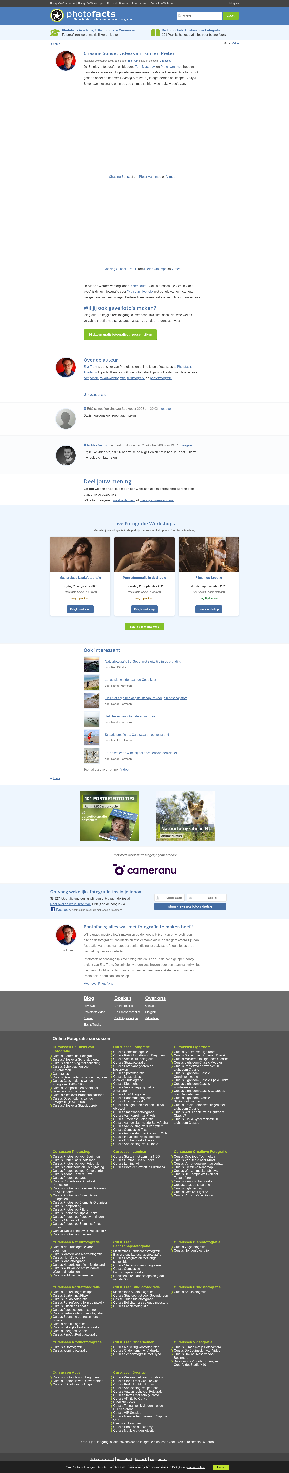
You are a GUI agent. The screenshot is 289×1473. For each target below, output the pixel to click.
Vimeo (170, 176)
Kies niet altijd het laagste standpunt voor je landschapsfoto (146, 698)
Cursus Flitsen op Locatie (70, 1306)
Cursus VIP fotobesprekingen (73, 1384)
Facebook (63, 909)
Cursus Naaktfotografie (69, 1324)
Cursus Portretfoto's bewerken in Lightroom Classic (196, 1067)
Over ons (155, 998)
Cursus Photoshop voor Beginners (77, 1156)
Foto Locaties (139, 3)
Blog (89, 998)
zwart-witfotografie (113, 378)
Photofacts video (94, 1012)
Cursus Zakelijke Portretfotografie (76, 1327)
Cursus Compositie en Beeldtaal (75, 1088)
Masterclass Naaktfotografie (80, 577)
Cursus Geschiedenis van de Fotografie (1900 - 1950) (73, 1082)
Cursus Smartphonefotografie (133, 1112)
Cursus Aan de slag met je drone (136, 1388)
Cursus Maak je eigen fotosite (134, 1430)
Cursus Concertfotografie (130, 1052)
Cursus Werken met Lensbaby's (196, 1170)
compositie (91, 378)
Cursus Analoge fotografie (192, 1184)
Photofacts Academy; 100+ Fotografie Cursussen (98, 30)
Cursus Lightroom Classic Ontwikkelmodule (192, 1074)
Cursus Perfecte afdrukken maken (136, 1384)
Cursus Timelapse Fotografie (133, 1119)
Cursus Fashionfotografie (130, 1306)
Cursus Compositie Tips (130, 1129)
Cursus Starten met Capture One (136, 1381)
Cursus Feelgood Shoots (70, 1331)
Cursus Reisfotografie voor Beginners (139, 1055)
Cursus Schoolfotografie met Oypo (137, 1354)
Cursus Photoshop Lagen (70, 1177)
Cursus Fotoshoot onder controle (75, 1309)
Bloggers (151, 1012)
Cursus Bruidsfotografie (190, 1292)
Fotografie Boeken (117, 3)
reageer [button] (166, 408)
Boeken (88, 1018)
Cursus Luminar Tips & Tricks (133, 1160)
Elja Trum (132, 60)
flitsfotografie (136, 378)
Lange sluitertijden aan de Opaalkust (130, 679)
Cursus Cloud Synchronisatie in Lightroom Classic (196, 1120)
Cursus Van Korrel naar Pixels (134, 1115)
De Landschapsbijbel (127, 1012)
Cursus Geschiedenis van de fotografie (80, 1077)
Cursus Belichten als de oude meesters (140, 1302)
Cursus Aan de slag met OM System (138, 1126)
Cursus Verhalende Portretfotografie (78, 1313)
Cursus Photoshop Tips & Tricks (75, 1213)
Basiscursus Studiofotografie (133, 1299)
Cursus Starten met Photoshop (74, 1160)
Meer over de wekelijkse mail (70, 904)
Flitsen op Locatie (208, 577)
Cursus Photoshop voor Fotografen (77, 1163)
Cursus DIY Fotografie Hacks (133, 1140)
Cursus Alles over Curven (70, 1220)
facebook (141, 1459)
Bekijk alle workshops (144, 626)
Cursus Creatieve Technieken (194, 1156)
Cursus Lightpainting (188, 1188)
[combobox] (199, 16)
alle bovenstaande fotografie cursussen (140, 1442)
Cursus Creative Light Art (191, 1192)
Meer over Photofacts (98, 983)
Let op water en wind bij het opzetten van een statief (141, 753)
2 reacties (165, 60)
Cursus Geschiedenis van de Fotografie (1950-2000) (73, 1100)
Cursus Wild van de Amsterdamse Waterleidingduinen (76, 1270)
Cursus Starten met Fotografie (73, 1056)
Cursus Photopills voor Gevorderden (78, 1381)
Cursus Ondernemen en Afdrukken (137, 1350)
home (56, 43)
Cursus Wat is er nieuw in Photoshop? (79, 1230)
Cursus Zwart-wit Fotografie (193, 1181)
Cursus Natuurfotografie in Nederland (79, 1264)
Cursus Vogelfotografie (190, 1247)
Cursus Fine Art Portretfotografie (75, 1334)
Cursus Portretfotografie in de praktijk (78, 1302)
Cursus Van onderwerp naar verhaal (199, 1163)
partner (162, 1459)
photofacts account (101, 1459)
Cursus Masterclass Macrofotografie (78, 1254)
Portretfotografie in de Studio (144, 577)
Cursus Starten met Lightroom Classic (200, 1055)
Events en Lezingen (127, 1423)
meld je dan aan (124, 500)
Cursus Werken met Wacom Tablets (138, 1377)
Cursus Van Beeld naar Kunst (194, 1160)
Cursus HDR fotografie (129, 1094)
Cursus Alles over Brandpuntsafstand (78, 1095)
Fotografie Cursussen (62, 3)
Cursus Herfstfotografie (69, 1257)
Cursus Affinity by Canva (130, 1398)
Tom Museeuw (145, 66)
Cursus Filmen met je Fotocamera (197, 1347)
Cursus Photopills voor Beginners (76, 1377)
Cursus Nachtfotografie (129, 1101)
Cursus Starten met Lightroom (194, 1052)
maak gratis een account (157, 500)
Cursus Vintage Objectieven (193, 1195)
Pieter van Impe (171, 66)
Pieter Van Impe (150, 176)
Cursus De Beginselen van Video (197, 1350)
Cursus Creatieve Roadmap (193, 1167)
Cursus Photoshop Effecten (72, 1234)
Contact (150, 1005)
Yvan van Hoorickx (140, 291)
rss (152, 1459)
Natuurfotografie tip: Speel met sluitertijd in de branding (143, 661)
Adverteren (152, 1018)
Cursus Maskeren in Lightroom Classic (201, 1059)
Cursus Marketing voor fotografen (136, 1347)
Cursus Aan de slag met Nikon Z (135, 1144)
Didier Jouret (138, 286)
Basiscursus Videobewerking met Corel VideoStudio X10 (197, 1363)
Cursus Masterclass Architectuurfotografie (128, 1078)
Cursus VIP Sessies (127, 1412)
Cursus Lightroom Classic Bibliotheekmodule (192, 1099)
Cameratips (61, 1073)
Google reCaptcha (112, 909)
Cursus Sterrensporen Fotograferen (138, 1265)
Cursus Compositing (67, 1206)
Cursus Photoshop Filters (70, 1209)
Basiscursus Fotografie (69, 1091)
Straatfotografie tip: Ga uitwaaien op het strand (137, 734)
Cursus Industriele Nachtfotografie (137, 1136)
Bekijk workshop (80, 609)
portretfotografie (161, 378)
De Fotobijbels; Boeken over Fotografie (191, 30)
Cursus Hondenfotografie (191, 1250)
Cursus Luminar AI (126, 1163)
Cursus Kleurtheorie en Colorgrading (78, 1167)
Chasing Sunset (120, 176)
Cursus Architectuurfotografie (133, 1059)
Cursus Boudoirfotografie (70, 1299)
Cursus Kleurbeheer (127, 1083)
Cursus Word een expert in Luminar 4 (139, 1167)
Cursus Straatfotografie (129, 1062)
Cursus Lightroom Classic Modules (198, 1062)
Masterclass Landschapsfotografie (137, 1251)
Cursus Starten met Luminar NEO (136, 1156)
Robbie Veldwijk (98, 445)
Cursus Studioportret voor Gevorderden (140, 1295)
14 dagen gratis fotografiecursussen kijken (120, 334)
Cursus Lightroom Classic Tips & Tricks (201, 1080)
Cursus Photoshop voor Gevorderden (79, 1170)
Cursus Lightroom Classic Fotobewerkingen (192, 1085)
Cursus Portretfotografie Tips (72, 1292)
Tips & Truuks (92, 1024)
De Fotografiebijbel (126, 1018)
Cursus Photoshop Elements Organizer (80, 1202)
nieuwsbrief (124, 1459)
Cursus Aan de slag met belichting (76, 1063)
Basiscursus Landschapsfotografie (137, 1254)
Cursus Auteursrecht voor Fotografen (138, 1391)
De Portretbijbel (124, 1005)
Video (235, 43)
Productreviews (124, 1402)
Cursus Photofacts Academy (133, 1427)
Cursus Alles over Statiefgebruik (75, 1105)
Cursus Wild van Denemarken (74, 1275)
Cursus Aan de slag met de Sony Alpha (140, 1122)
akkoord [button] (221, 1467)
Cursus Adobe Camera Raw (72, 1174)
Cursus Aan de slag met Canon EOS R (140, 1133)
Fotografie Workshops (90, 3)
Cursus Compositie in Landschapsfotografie (128, 1270)
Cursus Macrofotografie (69, 1261)
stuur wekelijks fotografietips (190, 906)
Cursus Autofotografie (68, 1347)
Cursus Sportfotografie (128, 1073)
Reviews (89, 1005)
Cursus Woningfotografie (70, 1350)
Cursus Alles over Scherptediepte (76, 1059)
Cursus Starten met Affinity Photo (136, 1395)
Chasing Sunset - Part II (120, 269)
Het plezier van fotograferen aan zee (130, 716)
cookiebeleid (196, 1467)
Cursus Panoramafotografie (132, 1098)
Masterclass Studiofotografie (133, 1292)
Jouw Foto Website (162, 3)
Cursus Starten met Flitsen (71, 1295)
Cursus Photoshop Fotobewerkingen (78, 1216)
